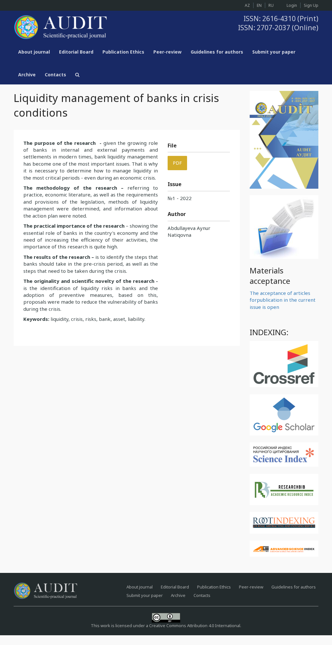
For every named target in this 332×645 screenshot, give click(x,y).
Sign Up (311, 5)
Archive (27, 74)
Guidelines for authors (217, 52)
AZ (247, 5)
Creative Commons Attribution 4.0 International (194, 625)
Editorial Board (76, 52)
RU (271, 5)
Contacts (55, 74)
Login (292, 5)
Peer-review (167, 52)
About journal (34, 52)
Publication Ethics (123, 52)
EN (259, 5)
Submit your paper (273, 52)
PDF (177, 163)
